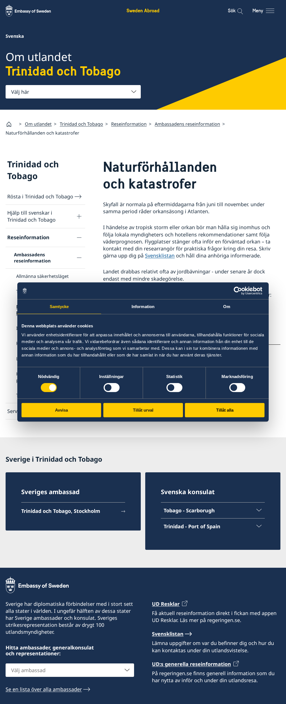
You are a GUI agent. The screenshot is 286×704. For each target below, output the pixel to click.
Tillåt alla (224, 410)
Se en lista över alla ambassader (44, 689)
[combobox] (73, 91)
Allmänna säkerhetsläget (42, 276)
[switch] (112, 387)
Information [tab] (143, 306)
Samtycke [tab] (59, 306)
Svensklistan (160, 255)
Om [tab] (226, 306)
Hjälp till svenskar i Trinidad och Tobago (31, 216)
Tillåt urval (143, 410)
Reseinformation (129, 124)
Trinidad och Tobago (81, 124)
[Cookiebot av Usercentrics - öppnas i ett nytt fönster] (240, 291)
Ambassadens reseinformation (187, 124)
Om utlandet (38, 124)
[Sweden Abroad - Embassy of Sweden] (33, 11)
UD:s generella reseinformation (191, 664)
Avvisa (61, 410)
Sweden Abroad (143, 10)
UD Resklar (166, 603)
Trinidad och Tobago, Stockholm (60, 511)
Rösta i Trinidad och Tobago (40, 196)
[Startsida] (11, 124)
